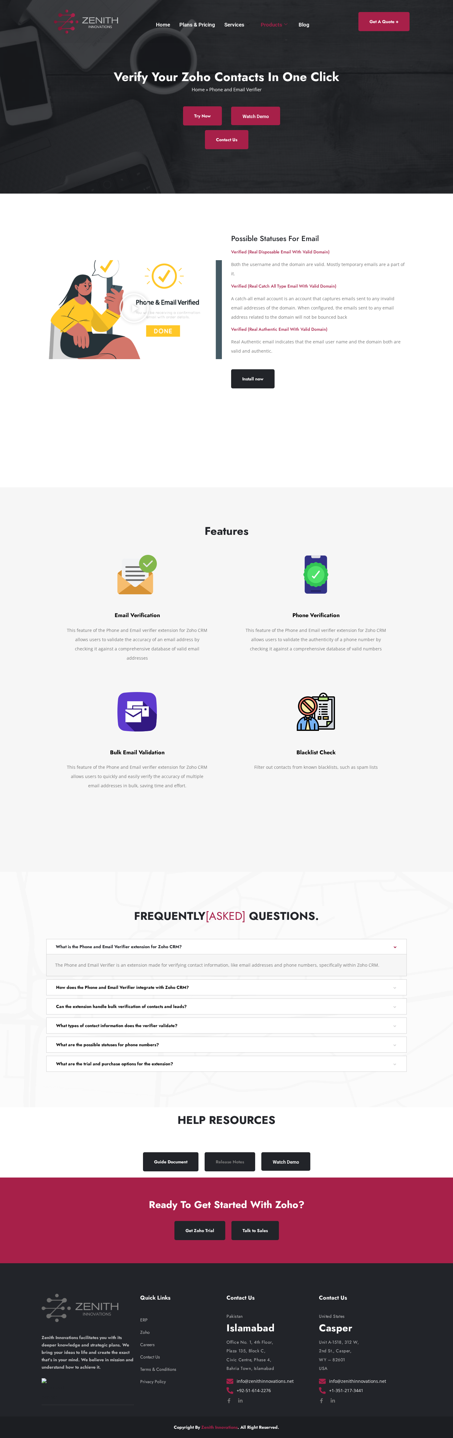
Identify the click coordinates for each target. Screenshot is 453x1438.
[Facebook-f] (228, 1400)
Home (163, 25)
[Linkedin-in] (240, 1400)
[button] (134, 309)
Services (234, 25)
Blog (304, 25)
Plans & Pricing (197, 25)
